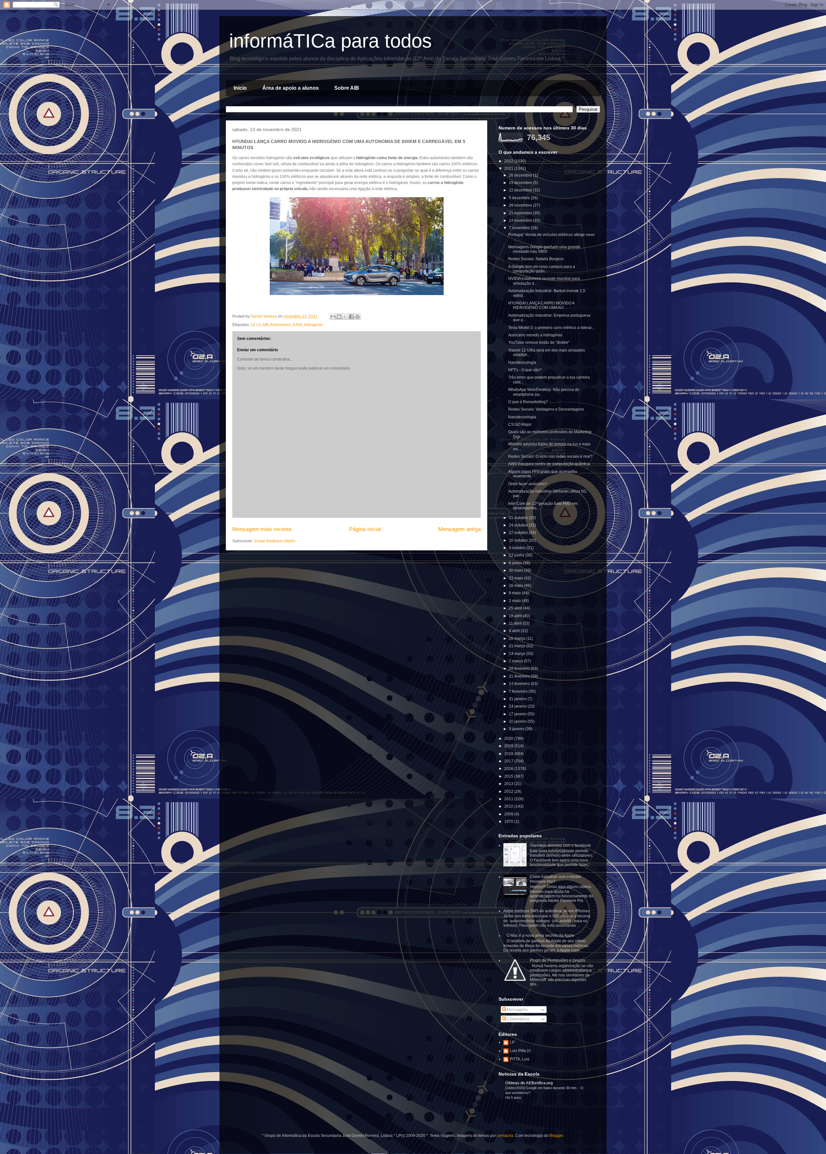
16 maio (516, 585)
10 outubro (519, 540)
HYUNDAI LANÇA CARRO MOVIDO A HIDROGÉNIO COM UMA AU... (541, 305)
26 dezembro (521, 175)
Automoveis (280, 324)
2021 (509, 168)
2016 (509, 768)
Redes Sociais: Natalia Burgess (536, 259)
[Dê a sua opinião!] (339, 316)
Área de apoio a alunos (290, 88)
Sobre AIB (346, 88)
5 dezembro (520, 198)
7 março (516, 661)
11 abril (516, 623)
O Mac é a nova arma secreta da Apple (540, 935)
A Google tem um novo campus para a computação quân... (541, 268)
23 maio (516, 578)
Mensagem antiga (459, 529)
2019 (509, 746)
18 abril (516, 616)
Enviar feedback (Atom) (274, 541)
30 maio (516, 570)
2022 (509, 161)
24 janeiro (518, 706)
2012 (509, 791)
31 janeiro (518, 699)
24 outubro (519, 525)
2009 (509, 814)
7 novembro (520, 228)
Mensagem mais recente (262, 529)
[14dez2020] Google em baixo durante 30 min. (541, 1088)
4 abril (515, 630)
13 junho (517, 555)
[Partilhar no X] (345, 316)
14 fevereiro (520, 683)
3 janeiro (517, 729)
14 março (517, 653)
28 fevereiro (520, 668)
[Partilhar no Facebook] (351, 316)
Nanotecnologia (522, 362)
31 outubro (519, 518)
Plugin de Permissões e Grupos (557, 960)
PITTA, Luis (519, 1059)
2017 (509, 761)
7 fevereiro (519, 691)
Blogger (556, 1135)
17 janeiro (518, 714)
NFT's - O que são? (525, 370)
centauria (505, 1135)
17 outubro (519, 532)
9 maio (515, 593)
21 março (517, 646)
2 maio (515, 600)
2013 (509, 783)
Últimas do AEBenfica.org (529, 1083)
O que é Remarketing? (528, 402)
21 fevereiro (520, 676)
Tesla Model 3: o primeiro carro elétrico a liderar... (551, 327)
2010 (509, 806)
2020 (509, 738)
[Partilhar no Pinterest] (357, 316)
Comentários (517, 1019)
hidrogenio (313, 324)
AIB (265, 324)
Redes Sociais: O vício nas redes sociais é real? (550, 456)
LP (512, 1042)
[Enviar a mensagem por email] (333, 316)
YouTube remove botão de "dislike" (538, 342)
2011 (509, 799)
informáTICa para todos (330, 41)
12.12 (256, 324)
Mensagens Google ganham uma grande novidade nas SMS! (544, 249)
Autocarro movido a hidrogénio (535, 335)
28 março (517, 638)
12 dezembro (521, 190)
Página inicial (365, 529)
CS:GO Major (519, 424)
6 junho (516, 563)
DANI (297, 324)
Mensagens (517, 1009)
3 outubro (518, 548)
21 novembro (521, 213)
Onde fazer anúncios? (527, 484)
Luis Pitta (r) (520, 1050)
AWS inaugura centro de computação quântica (549, 464)
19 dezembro (521, 182)
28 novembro (521, 205)
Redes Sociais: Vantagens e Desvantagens (546, 409)
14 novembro (521, 220)
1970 (509, 821)
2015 (509, 776)
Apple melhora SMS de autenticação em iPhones (546, 911)
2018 (509, 753)
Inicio (240, 88)
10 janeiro (518, 721)
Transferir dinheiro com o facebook (560, 845)
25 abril (516, 608)
